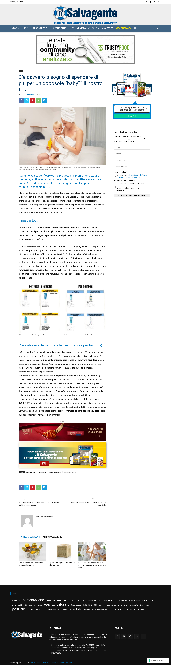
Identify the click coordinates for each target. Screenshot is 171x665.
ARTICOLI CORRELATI (30, 537)
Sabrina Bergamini (28, 94)
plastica (37, 610)
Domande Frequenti (64, 663)
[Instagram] (146, 2)
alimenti (49, 600)
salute (77, 609)
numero (72, 335)
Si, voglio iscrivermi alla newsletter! (132, 195)
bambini (81, 600)
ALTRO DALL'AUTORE (52, 537)
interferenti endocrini (71, 472)
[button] (158, 28)
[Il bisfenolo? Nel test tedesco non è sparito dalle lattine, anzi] (32, 551)
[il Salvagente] (85, 14)
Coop (138, 600)
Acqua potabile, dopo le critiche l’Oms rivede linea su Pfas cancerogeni (39, 503)
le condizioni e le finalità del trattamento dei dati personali (131, 176)
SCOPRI (132, 115)
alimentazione (33, 599)
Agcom (14, 600)
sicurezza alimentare (99, 610)
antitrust (68, 600)
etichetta (32, 605)
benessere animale (95, 600)
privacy (44, 610)
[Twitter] (154, 2)
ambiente (57, 600)
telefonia (119, 609)
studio (111, 610)
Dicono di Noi (60, 28)
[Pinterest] (32, 100)
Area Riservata (123, 28)
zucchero (141, 610)
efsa (25, 605)
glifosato (63, 604)
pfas (30, 609)
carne (115, 600)
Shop (25, 28)
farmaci (39, 605)
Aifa (19, 600)
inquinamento (90, 604)
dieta (14, 605)
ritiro (59, 610)
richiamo (52, 609)
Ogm (142, 605)
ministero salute (110, 605)
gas (53, 605)
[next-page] (24, 572)
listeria (101, 605)
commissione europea (127, 600)
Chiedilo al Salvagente (100, 28)
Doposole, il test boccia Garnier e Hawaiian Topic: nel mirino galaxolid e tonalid (92, 565)
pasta (147, 605)
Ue (135, 610)
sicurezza (87, 610)
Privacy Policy (35, 663)
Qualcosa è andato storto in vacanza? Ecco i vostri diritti (87, 503)
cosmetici (42, 472)
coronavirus (147, 600)
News (14, 28)
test (126, 610)
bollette (108, 600)
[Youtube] (159, 2)
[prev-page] (20, 572)
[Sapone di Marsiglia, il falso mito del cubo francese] (62, 551)
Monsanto (134, 605)
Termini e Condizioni (49, 663)
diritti (20, 605)
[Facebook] (142, 2)
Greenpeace (76, 605)
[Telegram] (150, 2)
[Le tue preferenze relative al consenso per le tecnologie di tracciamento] (158, 660)
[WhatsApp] (38, 100)
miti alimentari (123, 605)
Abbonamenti (40, 28)
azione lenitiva (31, 472)
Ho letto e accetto (131, 176)
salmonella (67, 610)
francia (47, 605)
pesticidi (19, 609)
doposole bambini (54, 472)
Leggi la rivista (77, 28)
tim (131, 609)
